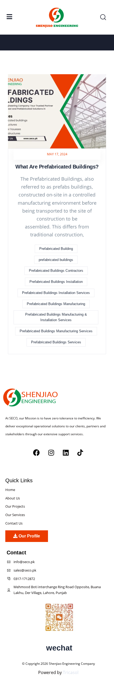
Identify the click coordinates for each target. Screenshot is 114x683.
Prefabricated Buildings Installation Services (56, 293)
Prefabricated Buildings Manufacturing (56, 304)
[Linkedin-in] (39, 469)
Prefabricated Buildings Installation (56, 282)
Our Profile (28, 536)
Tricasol (70, 672)
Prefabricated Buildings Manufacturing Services (56, 331)
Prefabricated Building (56, 249)
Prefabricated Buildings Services (56, 342)
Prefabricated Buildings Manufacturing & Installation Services (56, 317)
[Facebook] (36, 452)
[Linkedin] (65, 452)
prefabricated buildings (56, 260)
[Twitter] (18, 469)
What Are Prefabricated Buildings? (57, 167)
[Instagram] (51, 452)
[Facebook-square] (7, 469)
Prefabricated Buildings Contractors (56, 271)
